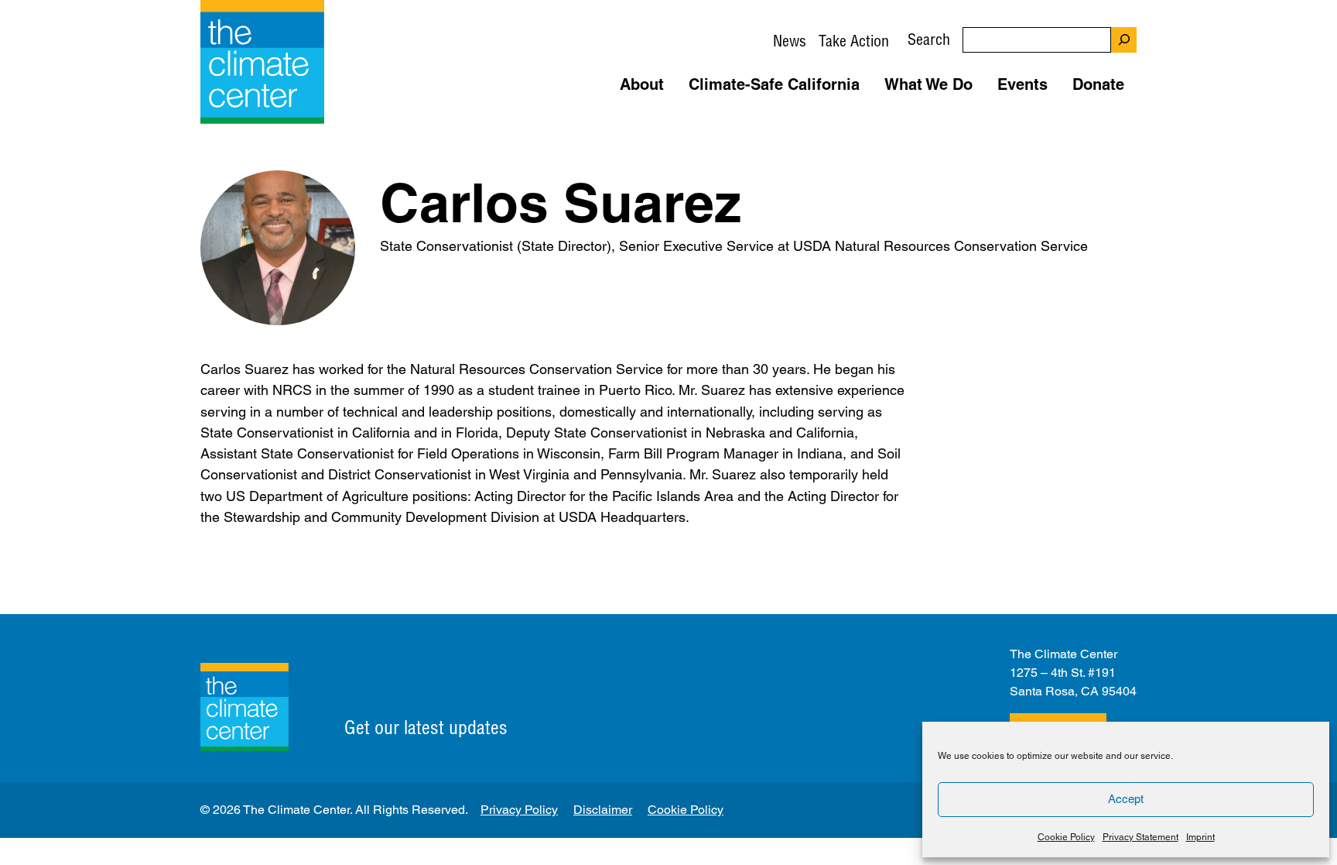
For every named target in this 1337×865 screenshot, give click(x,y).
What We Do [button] (928, 84)
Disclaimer (602, 809)
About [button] (642, 84)
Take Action (854, 40)
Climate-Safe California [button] (774, 84)
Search (929, 39)
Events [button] (1022, 84)
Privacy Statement (1140, 837)
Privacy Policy (519, 809)
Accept (1126, 798)
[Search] (1124, 40)
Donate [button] (1098, 84)
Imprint (1200, 837)
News (789, 40)
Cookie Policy (1066, 837)
